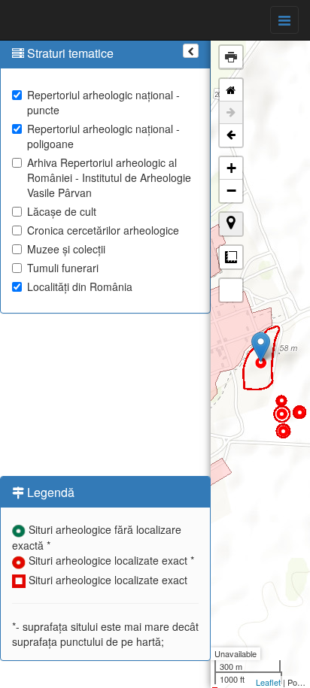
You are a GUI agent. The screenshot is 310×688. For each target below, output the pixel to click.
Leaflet (268, 682)
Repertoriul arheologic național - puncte (103, 102)
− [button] (231, 190)
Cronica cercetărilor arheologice (103, 230)
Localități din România (79, 286)
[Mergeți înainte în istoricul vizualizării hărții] (231, 113)
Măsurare (231, 257)
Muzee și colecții (66, 248)
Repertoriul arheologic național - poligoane (103, 136)
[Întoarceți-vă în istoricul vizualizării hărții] (231, 135)
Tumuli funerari (63, 267)
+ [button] (231, 168)
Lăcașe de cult (61, 211)
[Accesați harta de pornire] (231, 90)
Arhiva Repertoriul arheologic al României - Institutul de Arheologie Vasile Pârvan (109, 177)
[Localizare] (231, 224)
